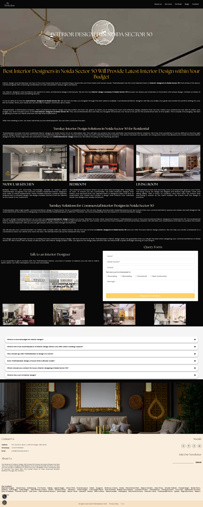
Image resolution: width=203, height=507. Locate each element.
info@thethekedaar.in (20, 451)
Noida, (122, 488)
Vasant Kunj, (21, 488)
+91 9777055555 (17, 448)
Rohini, (51, 489)
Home (96, 40)
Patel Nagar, (24, 489)
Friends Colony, (22, 491)
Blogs (187, 4)
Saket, (93, 488)
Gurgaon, (100, 488)
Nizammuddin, (112, 491)
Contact (195, 4)
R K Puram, (43, 488)
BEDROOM (77, 184)
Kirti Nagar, (14, 489)
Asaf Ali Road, (111, 489)
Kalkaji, (51, 488)
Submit (198, 462)
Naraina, (83, 491)
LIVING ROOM (147, 184)
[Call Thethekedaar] (4, 496)
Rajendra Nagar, (9, 488)
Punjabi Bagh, (184, 488)
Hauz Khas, (159, 488)
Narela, (90, 491)
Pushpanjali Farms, (166, 491)
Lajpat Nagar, (60, 488)
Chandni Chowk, (142, 489)
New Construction (159, 276)
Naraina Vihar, (61, 489)
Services (168, 4)
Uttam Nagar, (83, 489)
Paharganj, (123, 491)
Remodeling (128, 276)
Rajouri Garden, (147, 488)
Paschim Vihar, (151, 491)
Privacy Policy (114, 504)
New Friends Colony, (39, 489)
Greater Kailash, (171, 488)
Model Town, (196, 488)
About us (158, 4)
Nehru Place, (100, 491)
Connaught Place (96, 489)
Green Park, (71, 488)
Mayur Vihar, (73, 491)
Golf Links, (34, 491)
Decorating (113, 276)
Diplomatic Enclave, (193, 489)
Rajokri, (198, 491)
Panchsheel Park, (133, 488)
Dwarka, (5, 489)
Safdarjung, (32, 488)
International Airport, (48, 491)
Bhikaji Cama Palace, (126, 489)
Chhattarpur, (155, 489)
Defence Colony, (112, 488)
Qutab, (177, 491)
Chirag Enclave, (168, 489)
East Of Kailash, (8, 491)
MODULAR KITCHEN (18, 184)
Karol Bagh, (62, 491)
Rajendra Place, (188, 491)
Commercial (143, 276)
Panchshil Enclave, (136, 491)
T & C (123, 504)
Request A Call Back (150, 295)
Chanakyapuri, (83, 488)
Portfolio (178, 4)
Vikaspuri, (72, 489)
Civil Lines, (180, 489)
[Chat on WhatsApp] (4, 502)
